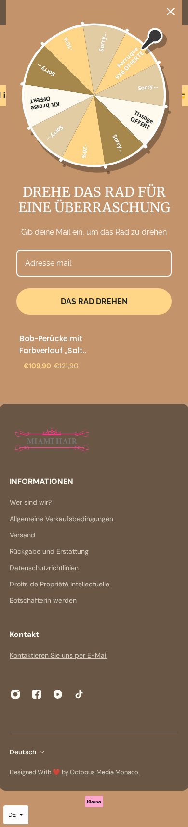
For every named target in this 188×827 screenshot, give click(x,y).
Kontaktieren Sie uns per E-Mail (58, 655)
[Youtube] (57, 694)
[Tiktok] (79, 694)
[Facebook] (36, 694)
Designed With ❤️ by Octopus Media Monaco (75, 772)
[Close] (170, 11)
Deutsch (23, 752)
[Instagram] (15, 694)
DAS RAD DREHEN (94, 301)
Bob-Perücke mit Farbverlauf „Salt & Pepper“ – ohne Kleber (51, 344)
